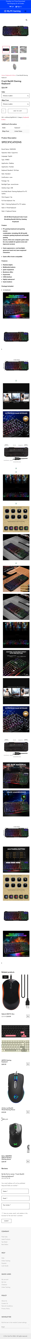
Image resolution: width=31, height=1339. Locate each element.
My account (5, 1279)
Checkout (4, 1285)
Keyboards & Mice (10, 75)
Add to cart (17, 111)
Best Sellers (5, 1244)
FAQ (3, 1258)
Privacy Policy (6, 1309)
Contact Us (5, 1303)
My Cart (4, 1282)
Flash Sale (4, 1237)
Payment (4, 1263)
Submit (6, 1221)
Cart (12, 7)
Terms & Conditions (7, 1306)
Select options (27, 1016)
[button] (26, 20)
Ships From (5, 100)
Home (3, 75)
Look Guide (5, 1266)
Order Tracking (6, 1261)
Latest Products (6, 1239)
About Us (4, 1301)
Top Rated (4, 1242)
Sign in (19, 7)
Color (3, 92)
